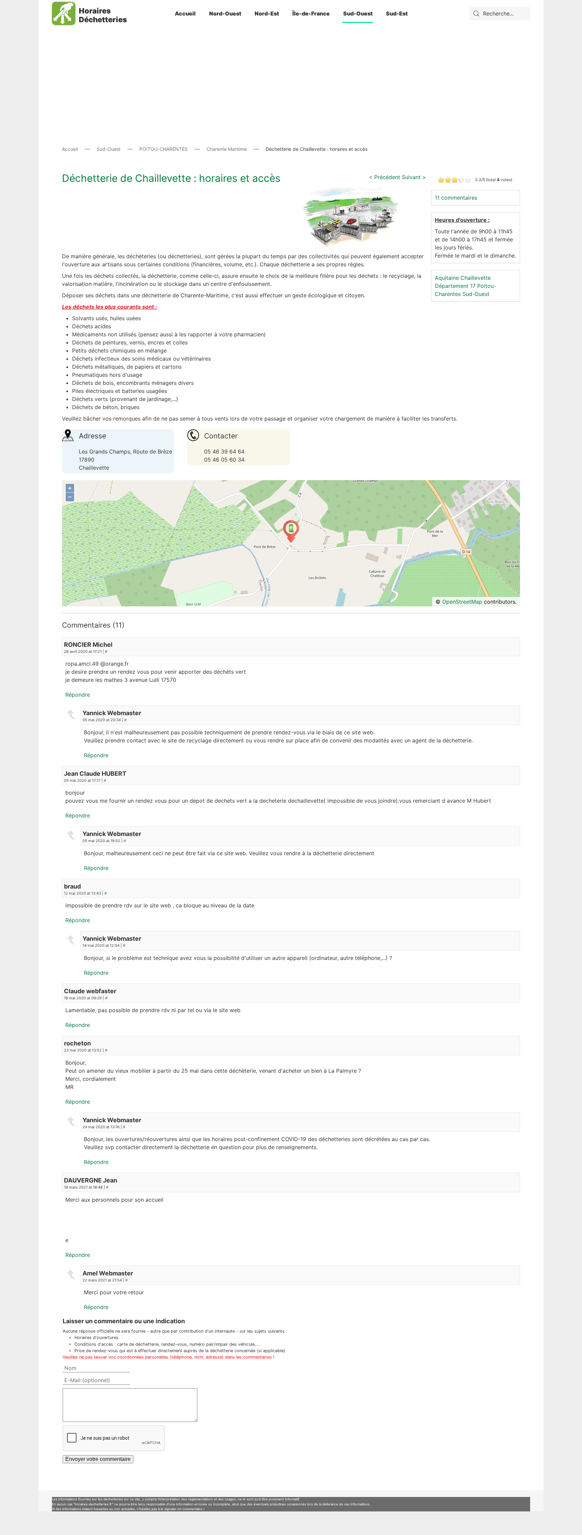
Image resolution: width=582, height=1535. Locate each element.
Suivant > (414, 177)
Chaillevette (475, 277)
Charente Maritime (226, 149)
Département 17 (455, 285)
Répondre (77, 694)
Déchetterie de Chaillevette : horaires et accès (171, 178)
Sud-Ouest (358, 13)
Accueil (185, 13)
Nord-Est (267, 13)
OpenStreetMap (462, 601)
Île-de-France (311, 13)
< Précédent (384, 177)
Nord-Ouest (225, 13)
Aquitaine (447, 277)
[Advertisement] (291, 74)
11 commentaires (456, 197)
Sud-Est (397, 13)
